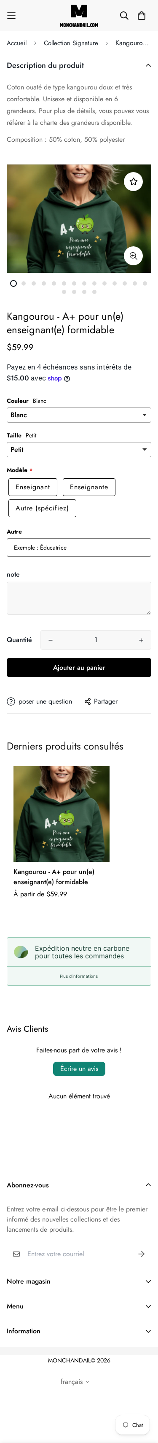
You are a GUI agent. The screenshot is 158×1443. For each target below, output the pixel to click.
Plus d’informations (79, 976)
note (13, 574)
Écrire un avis (79, 1068)
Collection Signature (71, 43)
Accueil (17, 43)
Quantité (19, 640)
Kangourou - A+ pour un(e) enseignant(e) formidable (53, 877)
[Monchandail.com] (79, 15)
